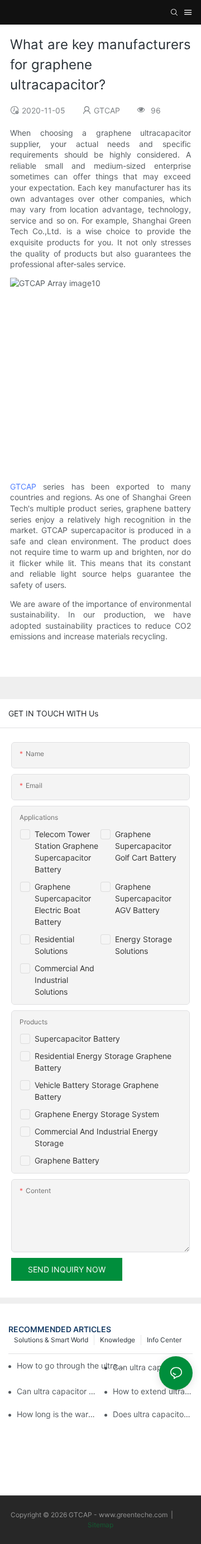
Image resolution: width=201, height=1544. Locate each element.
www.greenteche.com (133, 1514)
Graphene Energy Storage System (97, 1114)
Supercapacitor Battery (77, 1038)
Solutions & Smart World (51, 1340)
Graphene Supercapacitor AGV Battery (143, 898)
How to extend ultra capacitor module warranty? (153, 1391)
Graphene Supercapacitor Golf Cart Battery (145, 845)
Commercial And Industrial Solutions (64, 979)
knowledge (117, 1340)
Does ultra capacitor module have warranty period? (153, 1414)
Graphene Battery (67, 1160)
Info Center (164, 1340)
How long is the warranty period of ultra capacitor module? (57, 1414)
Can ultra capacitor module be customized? (57, 1391)
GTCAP (23, 486)
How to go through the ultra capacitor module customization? (71, 1365)
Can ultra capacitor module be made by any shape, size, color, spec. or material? (153, 1367)
